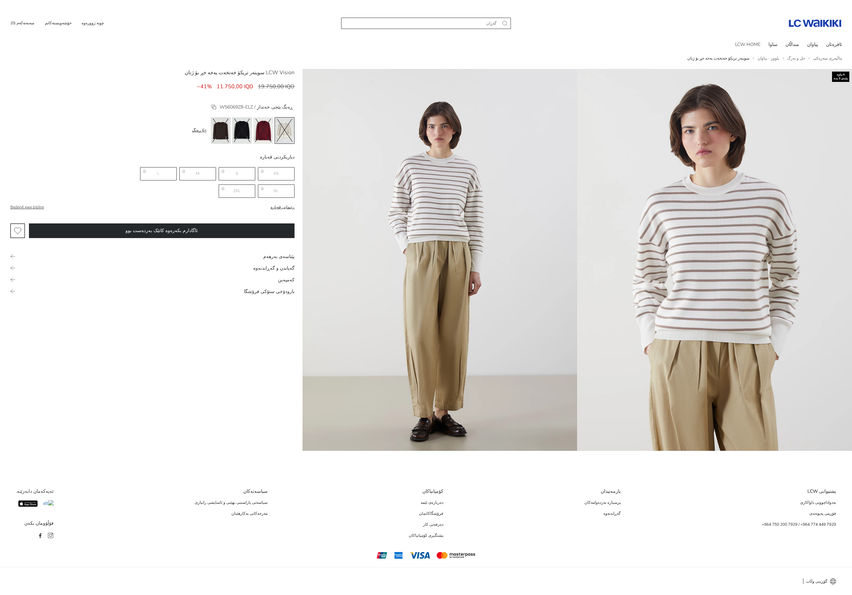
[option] (285, 130)
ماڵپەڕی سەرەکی (827, 58)
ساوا (772, 44)
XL (276, 190)
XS (276, 173)
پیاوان (812, 44)
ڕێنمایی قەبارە (283, 207)
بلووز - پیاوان (768, 58)
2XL (237, 190)
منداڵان (792, 44)
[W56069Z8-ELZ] (214, 107)
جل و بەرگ (796, 58)
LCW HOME (747, 44)
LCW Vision (280, 72)
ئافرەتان (834, 44)
